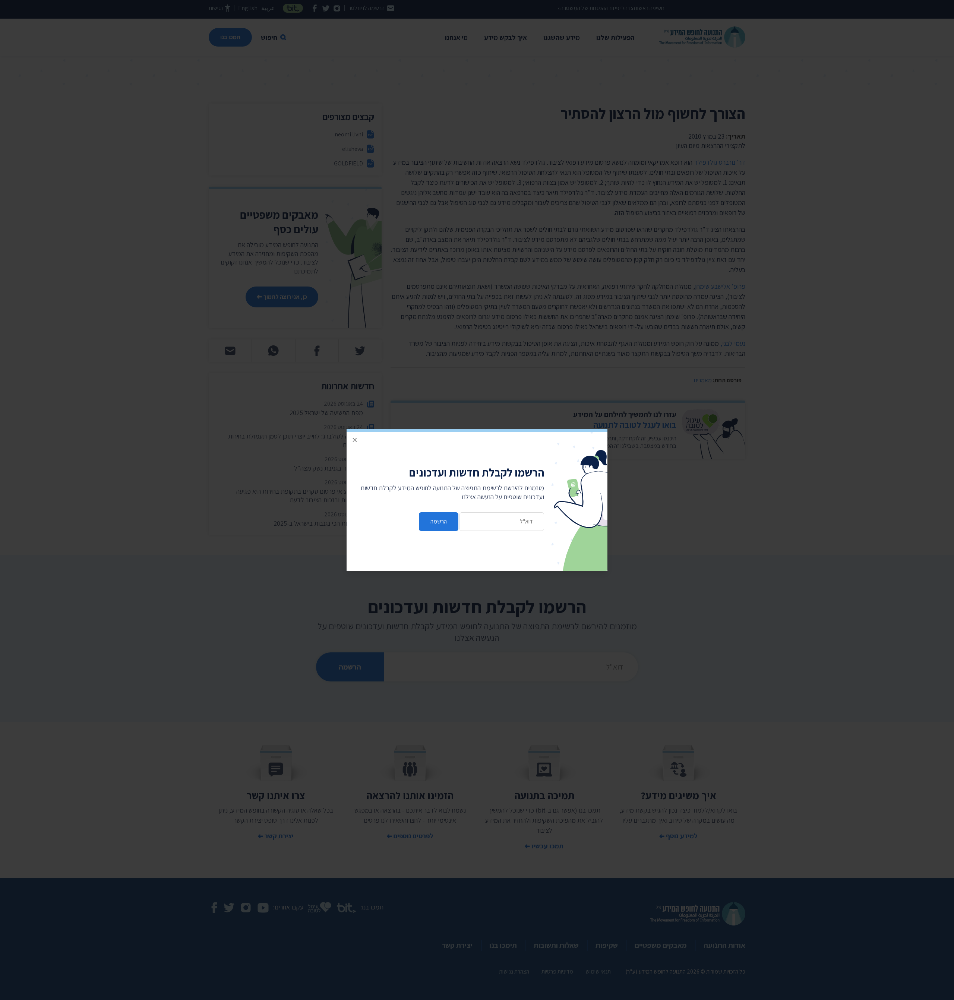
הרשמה (438, 521)
